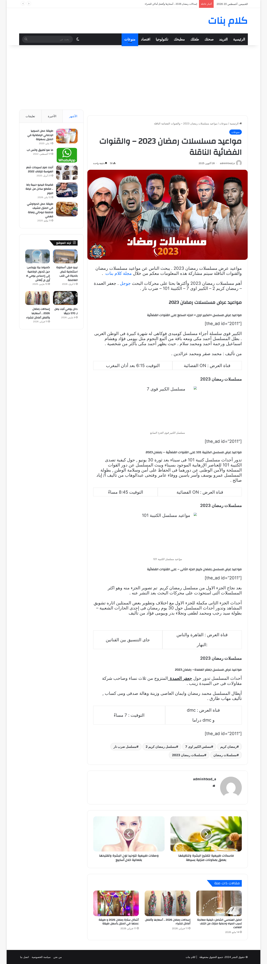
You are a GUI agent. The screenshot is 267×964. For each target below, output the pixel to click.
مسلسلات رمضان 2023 (188, 755)
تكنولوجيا (162, 39)
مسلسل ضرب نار (125, 747)
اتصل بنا (24, 957)
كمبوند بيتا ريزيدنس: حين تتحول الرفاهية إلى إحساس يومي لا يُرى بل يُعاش (38, 274)
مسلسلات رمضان (225, 755)
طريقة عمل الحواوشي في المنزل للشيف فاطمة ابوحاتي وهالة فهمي (40, 210)
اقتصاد (145, 39)
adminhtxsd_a (204, 779)
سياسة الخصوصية (41, 957)
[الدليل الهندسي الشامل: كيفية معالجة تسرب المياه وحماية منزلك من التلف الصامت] (219, 903)
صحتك (209, 39)
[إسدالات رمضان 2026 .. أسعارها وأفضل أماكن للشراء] (167, 903)
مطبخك (179, 39)
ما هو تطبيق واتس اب (40, 150)
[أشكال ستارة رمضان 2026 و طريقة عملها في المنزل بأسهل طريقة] (116, 903)
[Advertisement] (133, 76)
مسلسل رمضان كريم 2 (161, 747)
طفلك (194, 39)
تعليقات (30, 116)
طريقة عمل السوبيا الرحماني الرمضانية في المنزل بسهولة (40, 135)
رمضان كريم (228, 747)
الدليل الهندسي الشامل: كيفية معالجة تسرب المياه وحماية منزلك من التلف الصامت (219, 923)
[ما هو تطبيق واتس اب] (67, 155)
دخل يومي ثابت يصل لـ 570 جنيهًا (66, 311)
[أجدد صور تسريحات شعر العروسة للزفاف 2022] (67, 172)
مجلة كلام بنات (118, 273)
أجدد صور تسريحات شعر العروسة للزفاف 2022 (39, 169)
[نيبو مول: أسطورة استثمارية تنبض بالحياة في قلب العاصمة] (65, 256)
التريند (223, 39)
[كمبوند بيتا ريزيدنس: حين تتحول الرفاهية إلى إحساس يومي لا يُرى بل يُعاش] (37, 256)
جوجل (125, 283)
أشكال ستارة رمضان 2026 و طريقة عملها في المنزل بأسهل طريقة (164, 3)
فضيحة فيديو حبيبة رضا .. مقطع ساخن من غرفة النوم (39, 189)
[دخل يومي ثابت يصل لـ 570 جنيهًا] (65, 298)
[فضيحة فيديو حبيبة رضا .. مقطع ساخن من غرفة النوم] (67, 190)
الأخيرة (52, 116)
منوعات (129, 39)
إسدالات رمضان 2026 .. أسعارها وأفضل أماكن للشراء (167, 921)
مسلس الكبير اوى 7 (198, 747)
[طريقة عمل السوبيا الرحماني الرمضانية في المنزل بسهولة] (67, 136)
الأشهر (73, 116)
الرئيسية (239, 39)
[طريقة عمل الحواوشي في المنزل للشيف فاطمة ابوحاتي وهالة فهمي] (67, 209)
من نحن (57, 957)
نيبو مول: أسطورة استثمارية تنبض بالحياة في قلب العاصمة (67, 274)
